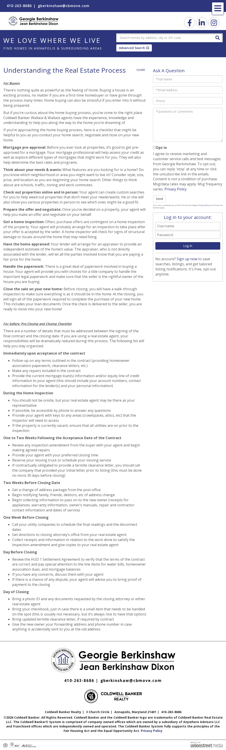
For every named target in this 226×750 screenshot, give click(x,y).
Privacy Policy (175, 189)
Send (159, 199)
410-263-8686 (19, 5)
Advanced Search (132, 48)
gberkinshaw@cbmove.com (63, 5)
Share (140, 70)
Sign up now (187, 258)
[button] (217, 37)
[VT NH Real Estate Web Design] (207, 744)
